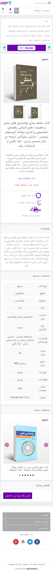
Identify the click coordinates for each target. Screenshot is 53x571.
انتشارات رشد (24, 178)
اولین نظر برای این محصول (17, 495)
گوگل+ (16, 542)
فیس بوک (37, 542)
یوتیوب (23, 542)
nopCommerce (32, 568)
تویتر (30, 542)
